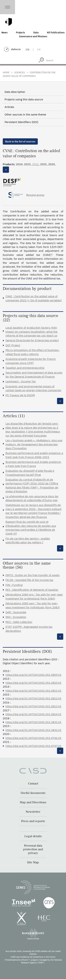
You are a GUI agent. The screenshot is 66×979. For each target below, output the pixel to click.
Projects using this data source (24, 99)
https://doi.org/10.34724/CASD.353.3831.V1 (33, 722)
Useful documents (33, 793)
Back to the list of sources (20, 141)
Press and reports (33, 821)
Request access (35, 195)
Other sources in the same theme (25, 114)
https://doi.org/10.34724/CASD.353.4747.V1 (33, 746)
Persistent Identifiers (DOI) (21, 122)
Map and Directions (33, 802)
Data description (15, 92)
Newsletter (33, 812)
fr (39, 49)
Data (35, 32)
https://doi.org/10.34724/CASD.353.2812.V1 (33, 698)
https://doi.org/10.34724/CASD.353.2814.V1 (33, 714)
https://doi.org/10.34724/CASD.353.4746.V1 (33, 738)
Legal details (33, 836)
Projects (20, 32)
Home (6, 72)
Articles (9, 107)
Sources (19, 72)
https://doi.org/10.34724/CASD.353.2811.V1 (33, 690)
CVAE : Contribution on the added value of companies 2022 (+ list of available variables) (34, 298)
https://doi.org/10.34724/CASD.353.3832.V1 (33, 730)
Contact (33, 784)
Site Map (33, 862)
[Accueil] (8, 21)
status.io (16, 49)
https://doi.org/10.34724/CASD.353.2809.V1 (33, 675)
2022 (35, 164)
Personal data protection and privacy (33, 849)
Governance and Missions (33, 36)
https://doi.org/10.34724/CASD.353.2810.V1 (33, 682)
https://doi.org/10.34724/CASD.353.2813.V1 (33, 706)
